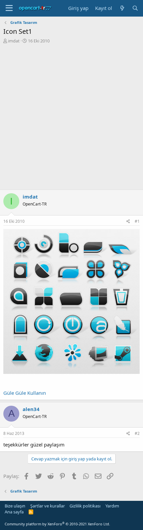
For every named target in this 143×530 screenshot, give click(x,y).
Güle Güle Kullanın (24, 392)
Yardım (112, 506)
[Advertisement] (71, 118)
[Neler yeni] (121, 8)
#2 (137, 433)
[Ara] (135, 8)
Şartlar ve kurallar (47, 506)
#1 (137, 221)
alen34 (31, 409)
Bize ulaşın (15, 506)
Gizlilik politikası (85, 506)
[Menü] (9, 8)
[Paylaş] (128, 221)
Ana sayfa (14, 512)
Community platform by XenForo (57, 523)
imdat (14, 41)
